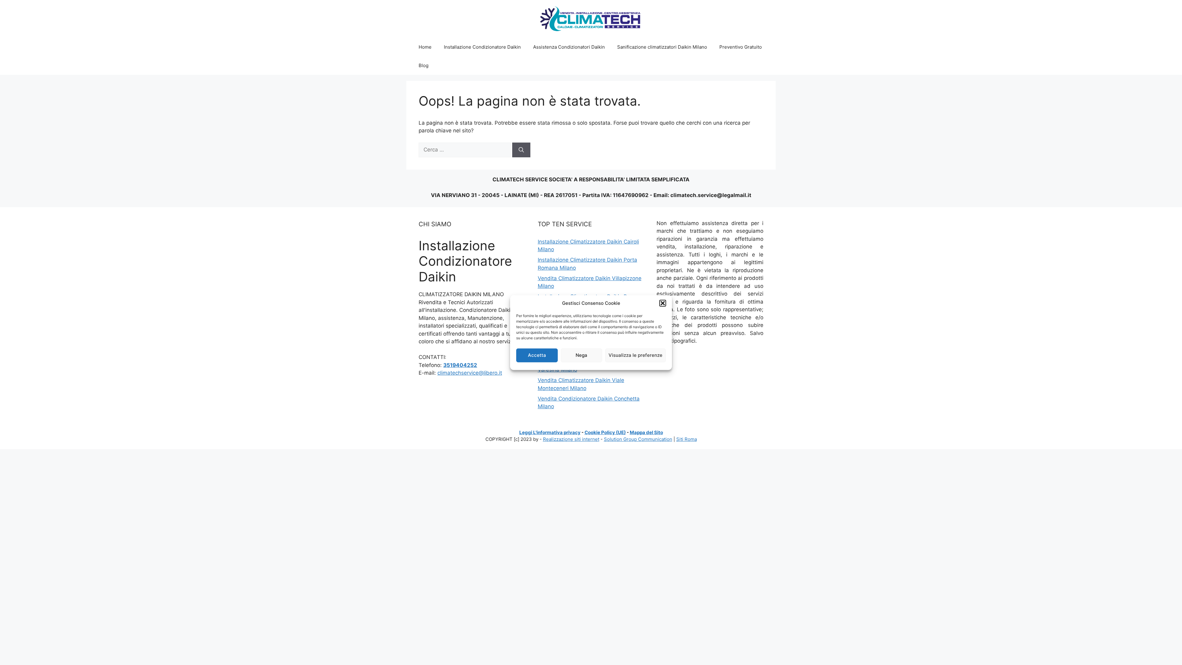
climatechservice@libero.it (469, 373)
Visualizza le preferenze (635, 355)
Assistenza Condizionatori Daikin (569, 47)
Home (425, 47)
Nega (581, 355)
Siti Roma (686, 439)
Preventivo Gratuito (740, 47)
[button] (663, 303)
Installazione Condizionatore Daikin (482, 47)
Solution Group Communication (638, 439)
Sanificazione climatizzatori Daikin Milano (662, 47)
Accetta (537, 355)
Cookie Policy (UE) (605, 432)
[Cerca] (521, 150)
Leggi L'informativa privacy (550, 432)
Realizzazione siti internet (571, 439)
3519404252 (460, 365)
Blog (423, 65)
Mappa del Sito (646, 432)
